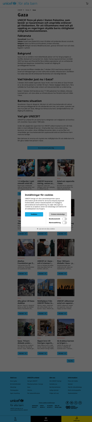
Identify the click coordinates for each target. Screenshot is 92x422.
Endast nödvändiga (58, 214)
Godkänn (34, 214)
